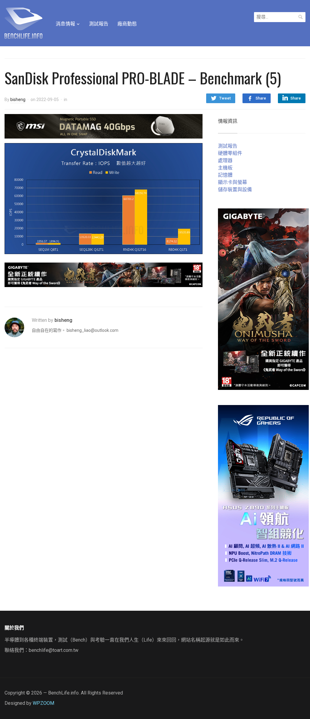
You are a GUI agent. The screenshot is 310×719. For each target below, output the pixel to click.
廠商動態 (127, 24)
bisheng (17, 99)
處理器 (225, 160)
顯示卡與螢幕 (232, 182)
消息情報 (65, 24)
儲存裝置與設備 (235, 189)
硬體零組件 (230, 153)
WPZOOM (43, 703)
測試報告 (98, 24)
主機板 (225, 168)
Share (261, 98)
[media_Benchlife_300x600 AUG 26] (263, 299)
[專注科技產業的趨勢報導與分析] (23, 22)
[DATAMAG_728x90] (104, 126)
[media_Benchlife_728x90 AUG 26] (104, 274)
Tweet (225, 98)
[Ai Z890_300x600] (263, 495)
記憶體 (225, 175)
